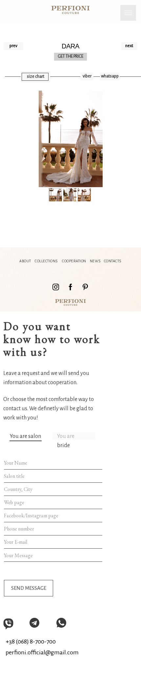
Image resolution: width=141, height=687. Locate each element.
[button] (35, 76)
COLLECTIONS (46, 261)
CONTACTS (112, 261)
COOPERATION (74, 261)
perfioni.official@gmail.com (42, 652)
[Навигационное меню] (128, 13)
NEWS (95, 261)
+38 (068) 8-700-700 (31, 641)
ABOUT (25, 261)
